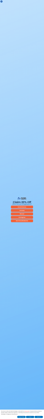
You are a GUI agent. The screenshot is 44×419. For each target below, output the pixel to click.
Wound (22, 214)
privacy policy (27, 411)
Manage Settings (21, 416)
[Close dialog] (1, 1)
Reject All (38, 416)
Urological (22, 217)
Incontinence (22, 207)
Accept (30, 416)
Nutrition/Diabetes (22, 220)
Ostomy (22, 210)
